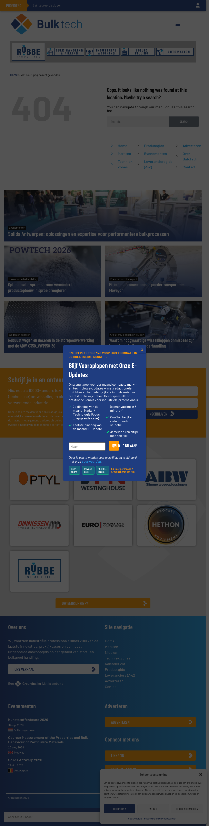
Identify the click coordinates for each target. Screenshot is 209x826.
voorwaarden (91, 461)
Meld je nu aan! (115, 445)
